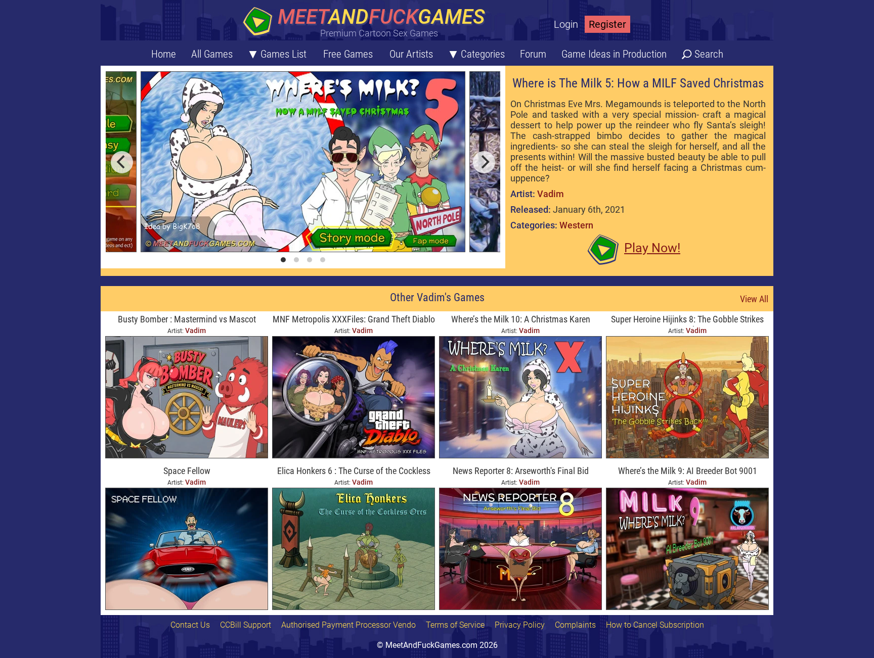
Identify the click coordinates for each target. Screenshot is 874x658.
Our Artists (411, 54)
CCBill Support (245, 625)
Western (576, 225)
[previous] (122, 162)
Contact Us (190, 625)
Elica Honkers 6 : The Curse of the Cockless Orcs (353, 471)
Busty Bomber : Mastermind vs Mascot (187, 319)
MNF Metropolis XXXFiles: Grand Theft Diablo (354, 319)
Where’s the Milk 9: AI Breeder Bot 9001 (687, 470)
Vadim (550, 194)
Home (163, 54)
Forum (533, 54)
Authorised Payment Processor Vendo (348, 625)
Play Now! (652, 248)
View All (754, 299)
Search (708, 54)
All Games (212, 54)
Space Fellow (186, 470)
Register (607, 24)
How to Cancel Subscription (655, 625)
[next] (484, 162)
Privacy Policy (520, 625)
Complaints (575, 625)
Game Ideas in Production (614, 54)
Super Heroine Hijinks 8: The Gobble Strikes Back (687, 320)
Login (566, 24)
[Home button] (366, 22)
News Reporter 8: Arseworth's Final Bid (521, 470)
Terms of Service (455, 625)
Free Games (348, 54)
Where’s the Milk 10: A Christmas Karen (520, 319)
